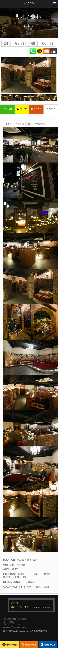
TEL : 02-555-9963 (11, 624)
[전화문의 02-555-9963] (33, 51)
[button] (53, 75)
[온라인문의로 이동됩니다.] (46, 51)
